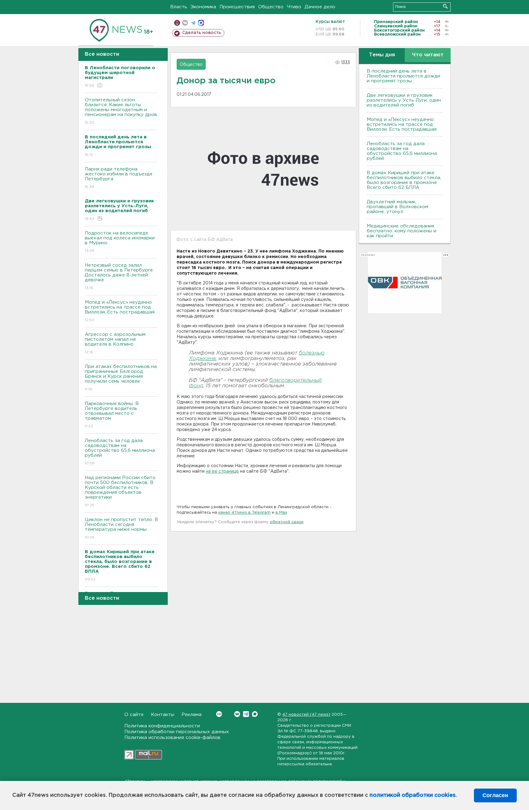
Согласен (495, 795)
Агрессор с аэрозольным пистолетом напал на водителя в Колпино (115, 343)
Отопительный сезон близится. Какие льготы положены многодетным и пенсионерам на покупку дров (121, 111)
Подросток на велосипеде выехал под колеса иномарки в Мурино (120, 242)
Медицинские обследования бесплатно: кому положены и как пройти (401, 231)
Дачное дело (320, 7)
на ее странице (222, 471)
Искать (445, 6)
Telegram (246, 714)
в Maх (281, 512)
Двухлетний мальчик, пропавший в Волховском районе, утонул (397, 207)
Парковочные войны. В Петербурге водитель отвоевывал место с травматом (112, 415)
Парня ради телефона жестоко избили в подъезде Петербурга (118, 178)
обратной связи (286, 522)
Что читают (428, 55)
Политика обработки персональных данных (176, 732)
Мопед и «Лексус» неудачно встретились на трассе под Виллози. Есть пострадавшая (120, 311)
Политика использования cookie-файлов (172, 738)
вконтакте (185, 23)
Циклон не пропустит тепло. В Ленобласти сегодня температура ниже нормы (121, 528)
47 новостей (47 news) (306, 714)
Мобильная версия (177, 23)
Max (255, 714)
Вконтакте (237, 714)
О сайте (134, 715)
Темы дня (382, 55)
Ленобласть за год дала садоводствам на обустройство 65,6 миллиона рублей (120, 452)
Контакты (162, 715)
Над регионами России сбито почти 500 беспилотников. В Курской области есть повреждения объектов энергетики (120, 491)
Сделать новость (201, 33)
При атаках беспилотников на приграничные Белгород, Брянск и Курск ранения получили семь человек (121, 378)
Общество (270, 7)
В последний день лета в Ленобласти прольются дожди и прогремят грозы (403, 76)
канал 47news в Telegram (244, 512)
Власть (178, 7)
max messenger (201, 23)
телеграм (193, 23)
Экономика (203, 7)
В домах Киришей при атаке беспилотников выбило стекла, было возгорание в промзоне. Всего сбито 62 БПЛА (404, 180)
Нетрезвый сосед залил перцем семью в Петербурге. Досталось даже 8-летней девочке (119, 276)
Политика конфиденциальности (162, 726)
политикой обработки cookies (413, 795)
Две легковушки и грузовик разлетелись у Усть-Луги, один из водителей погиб (404, 100)
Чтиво (294, 7)
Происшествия (237, 7)
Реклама (191, 715)
